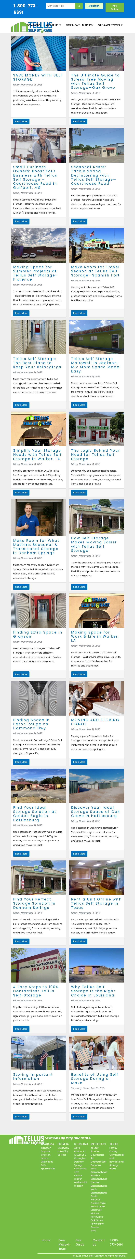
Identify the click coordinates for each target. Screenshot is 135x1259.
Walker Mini (80, 1182)
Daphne (45, 1151)
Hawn (112, 1168)
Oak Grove (97, 1220)
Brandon (95, 1151)
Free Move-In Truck (80, 25)
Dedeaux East (98, 1161)
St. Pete (62, 1154)
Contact (94, 5)
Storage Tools (109, 25)
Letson (45, 1158)
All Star (94, 1148)
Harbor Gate (98, 1206)
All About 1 (79, 1151)
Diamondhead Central (99, 1180)
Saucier (95, 1227)
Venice (78, 1175)
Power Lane (97, 1223)
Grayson (46, 1154)
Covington (80, 1158)
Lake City (63, 1151)
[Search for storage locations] (79, 6)
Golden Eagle (98, 1203)
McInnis (95, 1213)
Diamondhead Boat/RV (99, 1173)
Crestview (63, 1148)
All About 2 (80, 1154)
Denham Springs (79, 1163)
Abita (77, 1148)
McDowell (96, 1210)
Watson (78, 1185)
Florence (96, 1199)
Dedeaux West (96, 1167)
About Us (52, 25)
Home (46, 1240)
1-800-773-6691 (26, 9)
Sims (93, 1230)
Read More (21, 121)
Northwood (97, 1216)
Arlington (46, 1148)
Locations (33, 25)
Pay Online (115, 7)
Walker (78, 1179)
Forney (113, 1148)
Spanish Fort (48, 1168)
